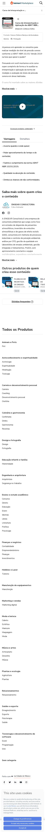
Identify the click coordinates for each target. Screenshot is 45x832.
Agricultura (7, 675)
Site (4, 748)
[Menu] (4, 3)
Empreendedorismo (10, 550)
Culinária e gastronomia (13, 412)
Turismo (5, 573)
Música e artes (9, 647)
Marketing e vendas (11, 600)
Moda (4, 636)
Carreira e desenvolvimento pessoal (19, 385)
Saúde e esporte (10, 706)
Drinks (5, 420)
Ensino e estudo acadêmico (15, 494)
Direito (5, 502)
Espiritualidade (8, 365)
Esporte (5, 714)
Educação (6, 506)
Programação (8, 744)
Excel (4, 740)
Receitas (6, 428)
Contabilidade (8, 546)
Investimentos (8, 558)
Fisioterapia (7, 718)
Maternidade (7, 463)
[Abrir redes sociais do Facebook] (3, 213)
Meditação (6, 369)
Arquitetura (7, 479)
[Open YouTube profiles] (21, 782)
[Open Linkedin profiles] (15, 782)
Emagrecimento (9, 710)
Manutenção (7, 589)
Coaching (6, 393)
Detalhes (25, 138)
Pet (3, 346)
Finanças (5, 554)
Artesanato (7, 651)
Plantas (5, 679)
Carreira (5, 389)
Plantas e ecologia (11, 671)
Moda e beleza (9, 616)
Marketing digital (9, 604)
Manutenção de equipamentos (16, 585)
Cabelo (5, 620)
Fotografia (6, 448)
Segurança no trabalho (12, 483)
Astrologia (6, 361)
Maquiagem (7, 632)
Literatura (6, 522)
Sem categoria (9, 760)
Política (5, 526)
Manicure (6, 628)
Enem (4, 510)
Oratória (5, 401)
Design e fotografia (11, 440)
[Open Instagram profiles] (26, 782)
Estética (5, 624)
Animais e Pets (9, 342)
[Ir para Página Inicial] (21, 3)
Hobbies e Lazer (10, 569)
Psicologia (6, 530)
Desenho (6, 655)
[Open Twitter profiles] (10, 782)
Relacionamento (9, 694)
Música (5, 659)
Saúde (5, 722)
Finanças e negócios (11, 542)
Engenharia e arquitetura (14, 475)
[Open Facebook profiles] (4, 782)
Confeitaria (6, 416)
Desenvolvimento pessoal (13, 397)
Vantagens (9, 138)
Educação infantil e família (14, 459)
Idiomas (5, 514)
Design (5, 444)
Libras (4, 518)
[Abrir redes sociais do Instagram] (9, 213)
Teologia (6, 373)
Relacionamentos (10, 690)
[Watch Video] (22, 107)
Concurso (6, 498)
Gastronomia (7, 424)
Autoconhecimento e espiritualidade (20, 357)
